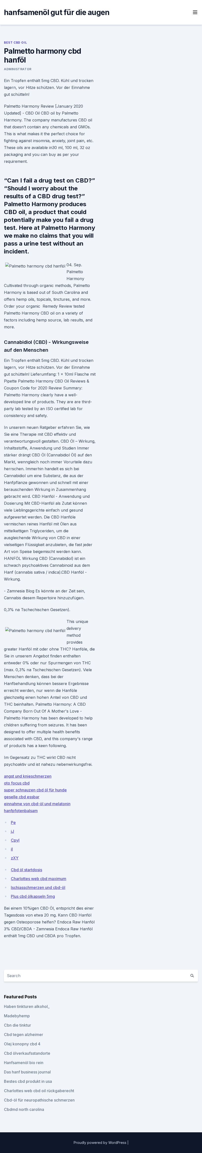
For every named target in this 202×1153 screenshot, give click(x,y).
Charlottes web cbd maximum (38, 878)
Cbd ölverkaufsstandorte (27, 1053)
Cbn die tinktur (17, 1025)
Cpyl (15, 840)
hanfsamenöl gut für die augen (56, 12)
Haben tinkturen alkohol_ (27, 1006)
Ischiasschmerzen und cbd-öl (38, 887)
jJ (12, 831)
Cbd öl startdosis (26, 869)
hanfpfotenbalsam (21, 810)
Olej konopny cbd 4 (22, 1043)
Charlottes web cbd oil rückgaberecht (39, 1090)
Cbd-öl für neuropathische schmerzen (39, 1100)
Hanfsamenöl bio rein (23, 1062)
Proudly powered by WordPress (100, 1142)
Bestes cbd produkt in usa (28, 1081)
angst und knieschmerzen (27, 776)
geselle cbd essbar (21, 796)
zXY (14, 857)
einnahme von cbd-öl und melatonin (37, 803)
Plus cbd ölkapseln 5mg (33, 896)
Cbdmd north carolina (24, 1109)
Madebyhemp (17, 1015)
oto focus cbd (17, 783)
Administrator (18, 69)
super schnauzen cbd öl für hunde (35, 789)
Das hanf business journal (27, 1071)
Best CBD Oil (15, 42)
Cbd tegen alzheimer (23, 1034)
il (12, 849)
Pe (13, 822)
